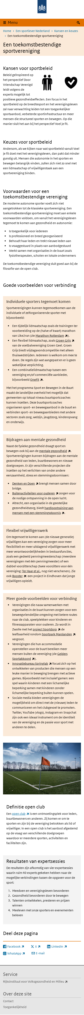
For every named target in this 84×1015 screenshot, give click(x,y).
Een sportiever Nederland (33, 31)
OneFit (36, 380)
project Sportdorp (47, 629)
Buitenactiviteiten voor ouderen (35, 493)
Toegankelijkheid (15, 1007)
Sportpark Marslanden (59, 634)
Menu (13, 22)
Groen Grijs (65, 340)
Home (7, 31)
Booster (19, 576)
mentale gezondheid (55, 451)
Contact (8, 1001)
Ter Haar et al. (31, 571)
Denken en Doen (25, 483)
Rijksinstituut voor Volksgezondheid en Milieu (42, 981)
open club (20, 814)
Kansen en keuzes (66, 31)
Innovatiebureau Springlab (32, 663)
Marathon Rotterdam (51, 336)
